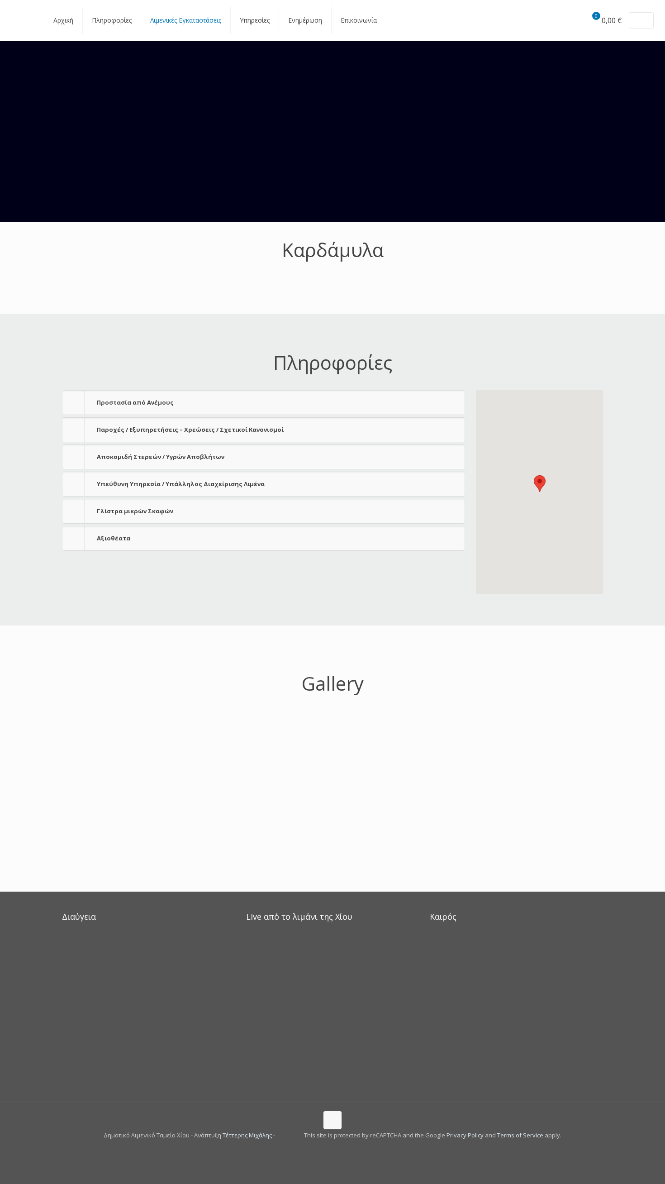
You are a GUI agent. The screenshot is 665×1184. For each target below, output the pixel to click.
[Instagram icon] (337, 1150)
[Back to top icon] (332, 1120)
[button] (263, 402)
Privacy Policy (465, 1135)
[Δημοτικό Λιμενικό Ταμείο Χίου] (20, 20)
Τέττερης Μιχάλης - (249, 1135)
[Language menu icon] (641, 20)
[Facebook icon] (327, 1150)
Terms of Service (520, 1135)
